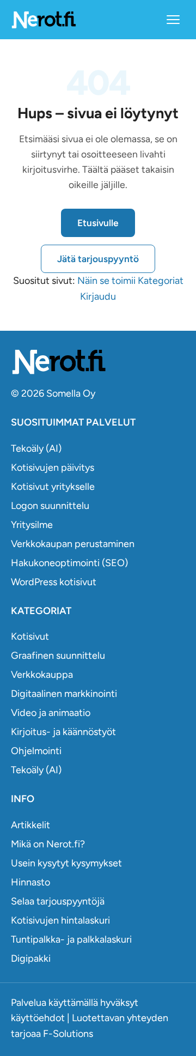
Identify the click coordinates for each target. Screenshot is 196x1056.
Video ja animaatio (50, 713)
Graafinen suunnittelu (58, 655)
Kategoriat (160, 281)
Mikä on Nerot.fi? (48, 844)
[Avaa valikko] (173, 20)
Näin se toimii (106, 281)
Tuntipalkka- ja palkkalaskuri (71, 939)
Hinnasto (30, 882)
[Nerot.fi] (98, 361)
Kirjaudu (98, 296)
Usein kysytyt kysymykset (66, 863)
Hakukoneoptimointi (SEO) (69, 563)
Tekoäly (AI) (36, 448)
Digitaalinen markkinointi (64, 694)
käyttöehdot (38, 1018)
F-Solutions (68, 1034)
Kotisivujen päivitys (52, 468)
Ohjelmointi (36, 751)
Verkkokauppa (42, 675)
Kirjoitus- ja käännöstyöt (63, 732)
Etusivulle (98, 222)
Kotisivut (30, 636)
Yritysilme (32, 525)
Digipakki (31, 958)
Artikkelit (30, 825)
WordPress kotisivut (53, 582)
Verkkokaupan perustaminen (72, 544)
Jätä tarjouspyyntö (98, 258)
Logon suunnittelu (50, 506)
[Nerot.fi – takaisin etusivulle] (43, 19)
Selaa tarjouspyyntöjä (58, 901)
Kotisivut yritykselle (53, 487)
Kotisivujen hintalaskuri (60, 920)
